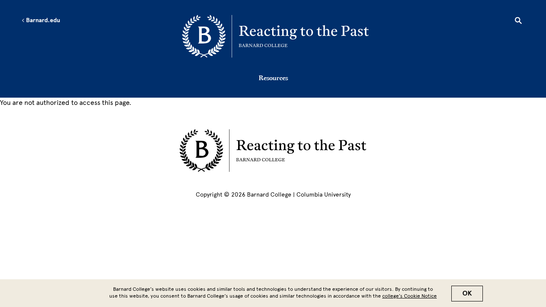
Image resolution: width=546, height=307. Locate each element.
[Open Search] (518, 21)
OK (467, 293)
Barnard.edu (42, 20)
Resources (273, 77)
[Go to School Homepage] (275, 36)
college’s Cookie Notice (409, 296)
